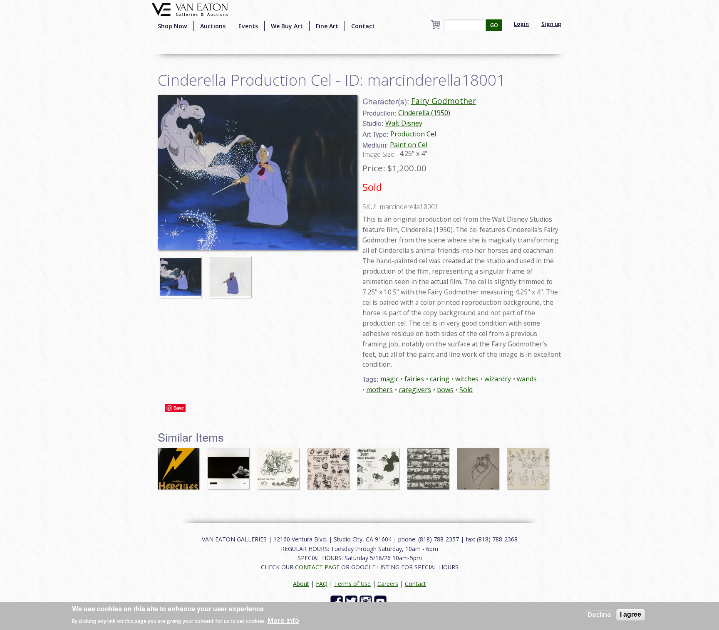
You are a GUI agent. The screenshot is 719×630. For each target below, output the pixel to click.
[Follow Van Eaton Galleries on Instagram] (367, 601)
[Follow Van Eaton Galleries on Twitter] (352, 601)
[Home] (189, 8)
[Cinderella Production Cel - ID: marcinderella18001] (257, 171)
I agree (630, 614)
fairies (414, 378)
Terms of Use (352, 584)
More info (283, 620)
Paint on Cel (408, 144)
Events (248, 26)
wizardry (497, 378)
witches (467, 378)
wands (527, 378)
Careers (387, 584)
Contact (363, 26)
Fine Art (327, 26)
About (301, 584)
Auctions (213, 26)
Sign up (551, 23)
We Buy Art (287, 26)
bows (445, 389)
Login (521, 23)
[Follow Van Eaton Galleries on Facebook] (337, 601)
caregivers (415, 389)
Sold (466, 389)
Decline (599, 614)
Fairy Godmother (443, 100)
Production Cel (413, 133)
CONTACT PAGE (317, 567)
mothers (379, 389)
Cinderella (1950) (424, 112)
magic (389, 378)
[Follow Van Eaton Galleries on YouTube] (381, 601)
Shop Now (172, 26)
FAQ (321, 584)
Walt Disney (403, 123)
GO (494, 25)
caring (439, 378)
